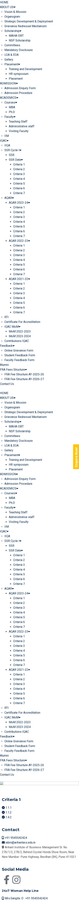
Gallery (8, 59)
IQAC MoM (11, 326)
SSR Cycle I (11, 150)
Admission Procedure (18, 93)
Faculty (9, 117)
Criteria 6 (19, 188)
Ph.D (12, 112)
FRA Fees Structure (12, 369)
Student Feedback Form (19, 355)
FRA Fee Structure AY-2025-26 (24, 374)
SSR (11, 155)
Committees (12, 45)
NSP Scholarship (19, 40)
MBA (12, 107)
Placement (11, 64)
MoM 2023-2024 (20, 336)
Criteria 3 (19, 174)
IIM (6, 136)
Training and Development (25, 69)
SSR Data (15, 159)
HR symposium (18, 74)
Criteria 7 (19, 193)
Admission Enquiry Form (20, 88)
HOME (4, 2)
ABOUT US (7, 7)
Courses (9, 102)
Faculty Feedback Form (19, 360)
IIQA (7, 145)
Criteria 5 (19, 183)
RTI (6, 317)
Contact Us (7, 384)
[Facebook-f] (6, 879)
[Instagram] (16, 879)
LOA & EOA (11, 55)
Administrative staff (21, 126)
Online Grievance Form (18, 350)
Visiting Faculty (18, 131)
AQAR (8, 198)
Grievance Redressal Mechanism (25, 26)
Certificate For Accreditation (22, 322)
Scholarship (11, 31)
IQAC (3, 140)
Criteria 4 (19, 179)
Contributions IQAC (16, 341)
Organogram (12, 16)
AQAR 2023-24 (18, 202)
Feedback (6, 345)
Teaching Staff (18, 121)
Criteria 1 (19, 164)
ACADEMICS (8, 97)
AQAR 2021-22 (18, 279)
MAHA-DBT (16, 35)
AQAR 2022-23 (18, 241)
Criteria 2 (19, 169)
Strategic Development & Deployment (28, 21)
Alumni (4, 365)
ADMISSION (8, 83)
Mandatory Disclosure (18, 50)
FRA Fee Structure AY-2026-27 (24, 379)
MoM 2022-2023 (20, 331)
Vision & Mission (15, 12)
